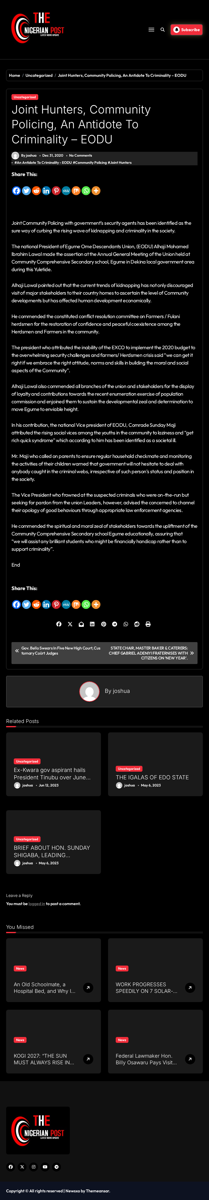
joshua (121, 691)
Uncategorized (25, 97)
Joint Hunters (121, 162)
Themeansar (97, 1190)
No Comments (80, 155)
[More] (96, 187)
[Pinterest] (56, 187)
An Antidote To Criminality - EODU (44, 162)
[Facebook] (16, 187)
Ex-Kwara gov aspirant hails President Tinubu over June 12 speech (50, 777)
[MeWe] (66, 187)
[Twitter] (26, 187)
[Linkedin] (46, 187)
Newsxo (73, 1190)
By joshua (28, 155)
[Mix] (76, 187)
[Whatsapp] (86, 187)
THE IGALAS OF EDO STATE (152, 777)
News (20, 968)
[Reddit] (36, 187)
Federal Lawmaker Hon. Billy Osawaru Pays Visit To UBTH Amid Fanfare (144, 1062)
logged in (37, 903)
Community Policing (91, 162)
